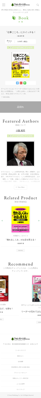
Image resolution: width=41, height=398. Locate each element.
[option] (20, 229)
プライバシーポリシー (20, 372)
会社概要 (20, 361)
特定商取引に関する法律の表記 (20, 367)
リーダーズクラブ (20, 350)
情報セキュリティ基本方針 (20, 378)
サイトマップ (20, 389)
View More (21, 187)
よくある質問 (20, 384)
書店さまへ (20, 356)
